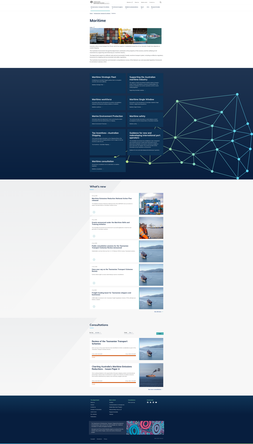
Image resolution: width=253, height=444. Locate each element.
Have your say (131, 402)
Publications (93, 416)
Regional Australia (113, 412)
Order (125, 332)
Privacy (105, 439)
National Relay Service (114, 409)
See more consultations (154, 389)
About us (137, 2)
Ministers (129, 2)
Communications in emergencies (116, 404)
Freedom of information (96, 409)
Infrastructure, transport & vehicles (100, 7)
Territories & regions (117, 7)
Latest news (94, 412)
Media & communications (131, 7)
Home (91, 13)
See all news (157, 311)
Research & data (155, 7)
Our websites (94, 414)
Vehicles (111, 414)
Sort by (91, 332)
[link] (108, 83)
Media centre (144, 2)
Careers (92, 404)
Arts (148, 7)
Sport (142, 7)
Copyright (93, 439)
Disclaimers (99, 439)
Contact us (152, 2)
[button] (160, 2)
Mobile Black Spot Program (115, 407)
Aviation (111, 402)
